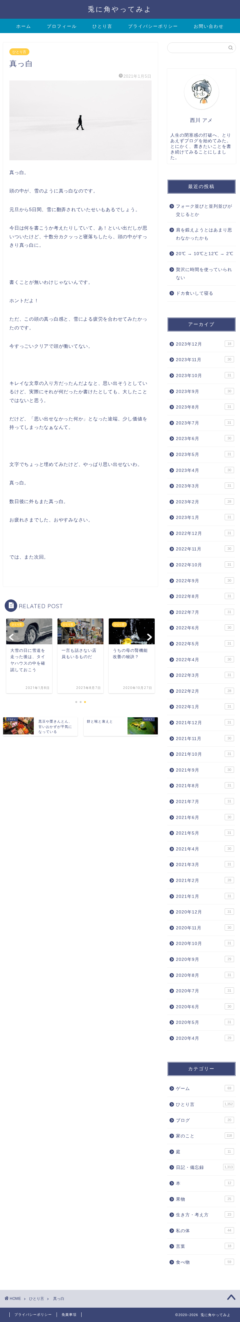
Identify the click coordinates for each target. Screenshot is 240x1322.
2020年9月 (203, 959)
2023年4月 (203, 470)
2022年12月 (203, 533)
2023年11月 (203, 359)
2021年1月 (203, 896)
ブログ (203, 1120)
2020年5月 (203, 1022)
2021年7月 (203, 801)
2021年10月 (203, 754)
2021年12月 (203, 722)
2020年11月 (203, 928)
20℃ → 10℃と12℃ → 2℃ (204, 253)
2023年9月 (203, 391)
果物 (203, 1199)
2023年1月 (203, 517)
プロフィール (62, 26)
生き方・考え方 (203, 1215)
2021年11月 (203, 738)
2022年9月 (203, 581)
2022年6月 (203, 628)
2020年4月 (203, 1038)
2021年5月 (203, 833)
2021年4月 (203, 849)
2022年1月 (203, 707)
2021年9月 (203, 770)
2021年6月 (203, 817)
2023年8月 (203, 407)
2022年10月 (203, 565)
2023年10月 (203, 375)
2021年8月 (203, 785)
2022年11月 (203, 549)
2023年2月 (203, 502)
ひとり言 (102, 26)
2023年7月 (203, 423)
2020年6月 (203, 1007)
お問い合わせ (209, 26)
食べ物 (203, 1262)
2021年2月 (203, 880)
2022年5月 (203, 644)
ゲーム (203, 1088)
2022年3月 (203, 675)
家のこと (204, 1136)
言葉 (203, 1246)
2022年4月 (203, 659)
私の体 (203, 1230)
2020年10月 (203, 943)
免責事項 (69, 1314)
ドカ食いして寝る (194, 293)
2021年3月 (203, 864)
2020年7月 (203, 991)
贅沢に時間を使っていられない (204, 273)
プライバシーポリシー (153, 26)
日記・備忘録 (204, 1167)
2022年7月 (203, 612)
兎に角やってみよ (120, 9)
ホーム (23, 26)
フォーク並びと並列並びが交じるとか (204, 210)
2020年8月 (203, 975)
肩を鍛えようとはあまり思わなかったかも (204, 234)
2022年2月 (203, 691)
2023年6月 (203, 438)
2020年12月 (203, 912)
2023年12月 (203, 344)
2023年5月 (203, 454)
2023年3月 (203, 486)
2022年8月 (203, 596)
